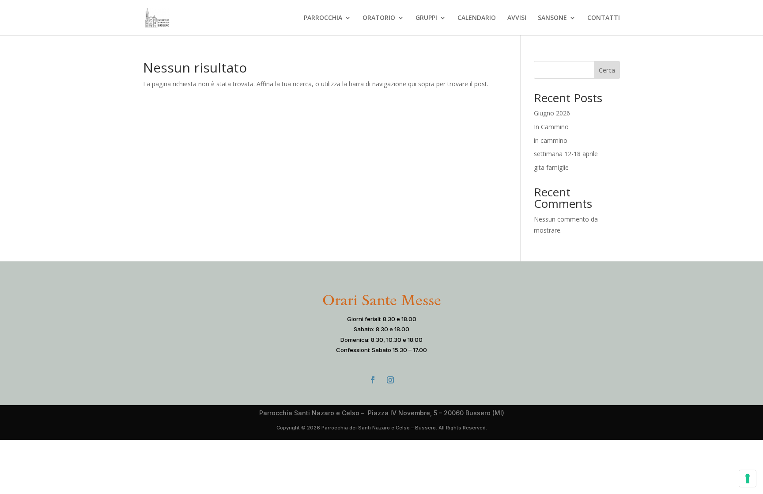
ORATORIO (379, 18)
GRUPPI (426, 18)
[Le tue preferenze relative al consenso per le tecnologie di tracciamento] (747, 478)
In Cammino (551, 127)
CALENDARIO (476, 18)
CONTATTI (603, 18)
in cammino (550, 140)
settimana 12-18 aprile (566, 153)
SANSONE (552, 18)
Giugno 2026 (552, 113)
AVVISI (516, 18)
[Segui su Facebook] (373, 380)
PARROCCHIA (323, 18)
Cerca (607, 70)
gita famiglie (551, 167)
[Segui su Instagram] (390, 380)
